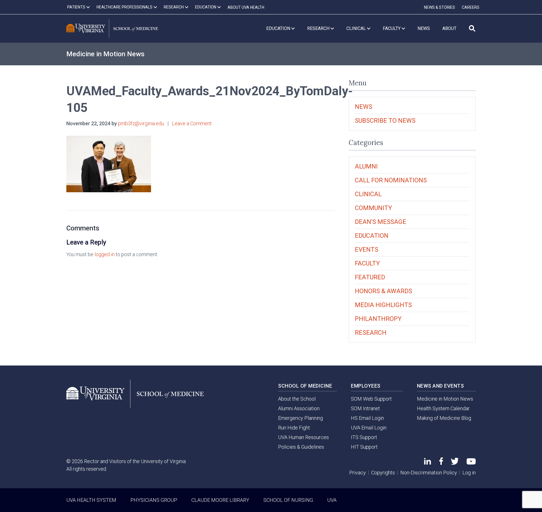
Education (371, 235)
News (363, 106)
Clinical (368, 194)
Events (366, 249)
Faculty (367, 263)
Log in (469, 473)
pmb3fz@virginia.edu (141, 123)
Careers (470, 7)
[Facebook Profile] (441, 463)
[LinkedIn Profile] (427, 463)
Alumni (366, 166)
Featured (370, 277)
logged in (105, 254)
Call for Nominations (391, 180)
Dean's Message (380, 221)
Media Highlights (383, 304)
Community (373, 207)
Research (370, 332)
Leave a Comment (192, 123)
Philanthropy (378, 318)
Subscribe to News (385, 120)
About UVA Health (246, 7)
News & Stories (439, 7)
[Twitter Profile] (455, 463)
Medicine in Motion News (105, 54)
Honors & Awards (383, 291)
